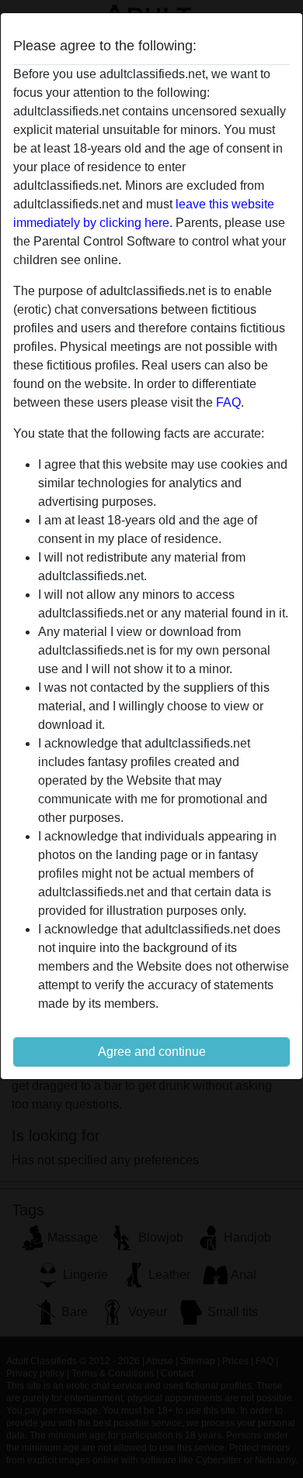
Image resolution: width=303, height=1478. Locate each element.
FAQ (228, 402)
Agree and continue (152, 1051)
